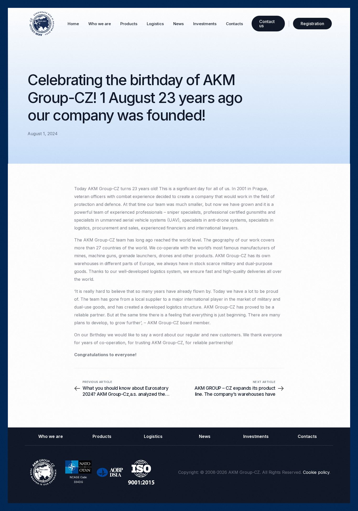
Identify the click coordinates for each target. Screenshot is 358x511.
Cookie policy (316, 472)
